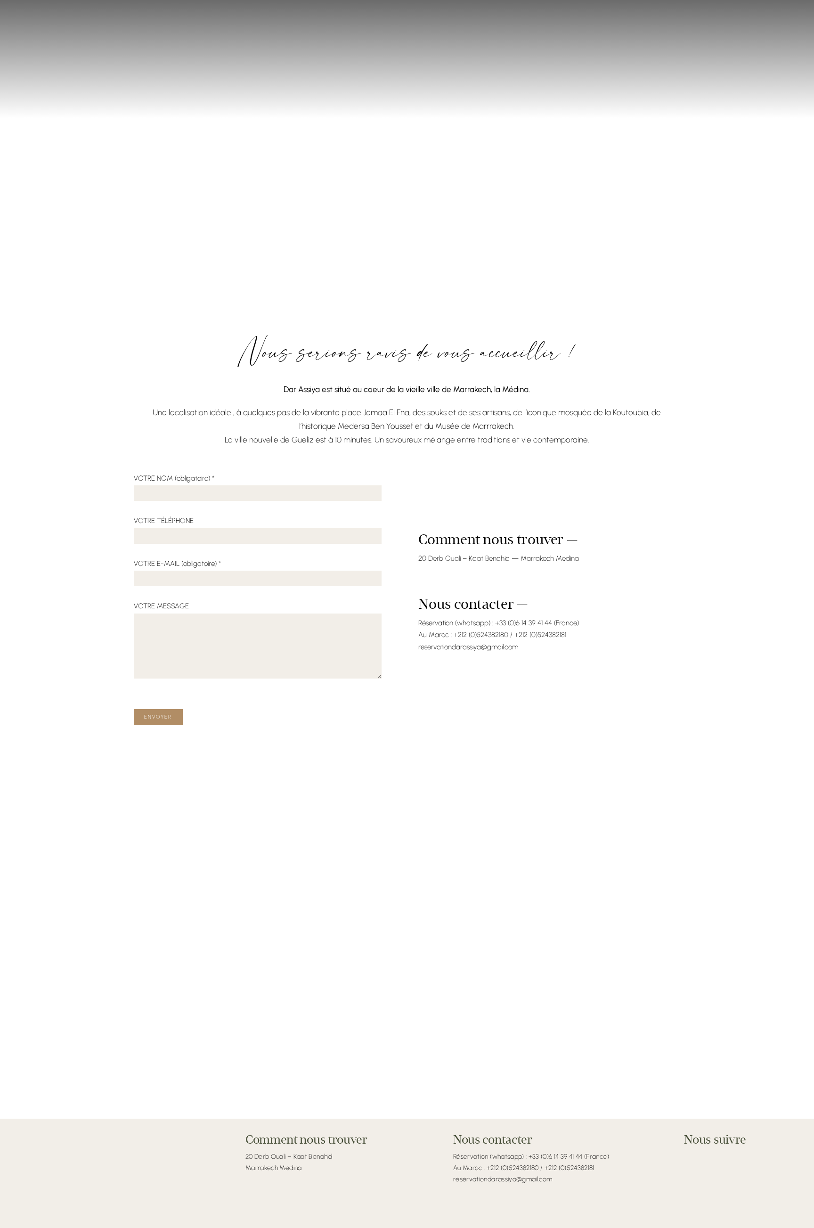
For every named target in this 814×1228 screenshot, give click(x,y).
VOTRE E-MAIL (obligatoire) (177, 563)
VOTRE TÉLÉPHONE (164, 520)
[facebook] (688, 1157)
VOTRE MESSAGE (161, 606)
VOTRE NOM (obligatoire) (174, 478)
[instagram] (701, 1157)
